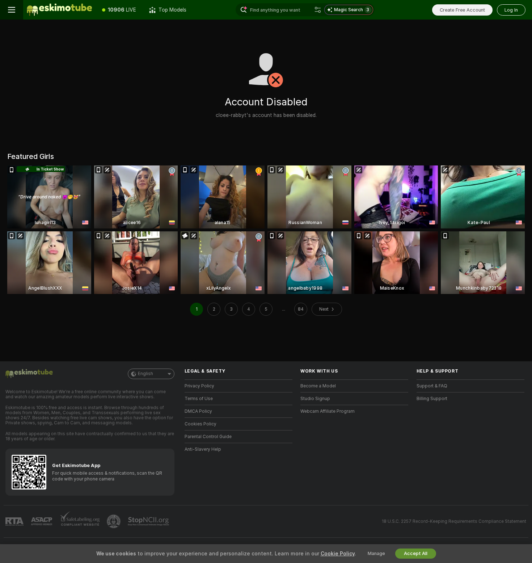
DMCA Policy (198, 411)
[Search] (318, 10)
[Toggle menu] (11, 10)
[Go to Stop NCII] (149, 521)
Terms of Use (199, 398)
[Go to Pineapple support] (114, 521)
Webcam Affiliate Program (327, 411)
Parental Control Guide (208, 436)
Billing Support (432, 398)
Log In (511, 10)
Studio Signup (315, 398)
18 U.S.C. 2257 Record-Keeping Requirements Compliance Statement (454, 521)
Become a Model (318, 385)
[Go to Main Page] (59, 10)
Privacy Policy (199, 385)
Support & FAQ (432, 385)
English (145, 373)
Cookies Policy (200, 424)
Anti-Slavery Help (203, 449)
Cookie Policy (338, 553)
